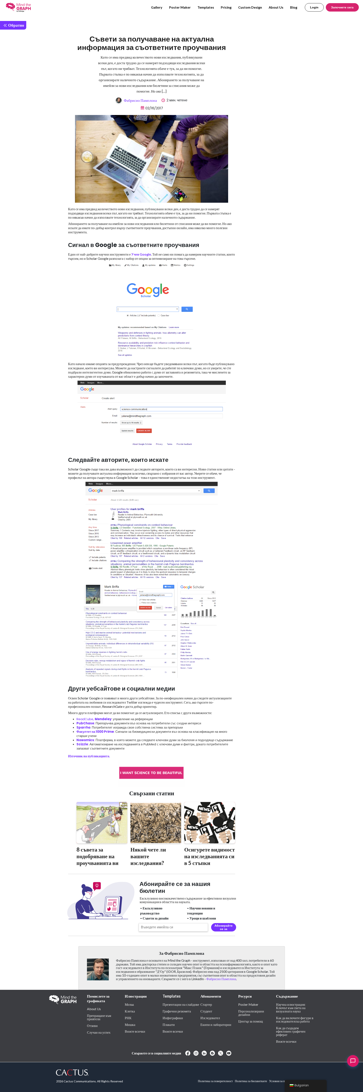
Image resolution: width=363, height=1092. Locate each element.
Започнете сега (342, 7)
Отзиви (92, 1025)
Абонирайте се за (223, 927)
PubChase (85, 723)
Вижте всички (135, 1031)
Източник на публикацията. (89, 756)
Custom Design (250, 7)
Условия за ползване (282, 1081)
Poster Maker (180, 7)
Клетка (130, 1011)
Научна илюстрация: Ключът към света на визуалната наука (290, 1007)
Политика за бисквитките (251, 1081)
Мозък (129, 1004)
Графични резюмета (177, 1011)
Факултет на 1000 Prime (95, 731)
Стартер (206, 1004)
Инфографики (173, 1018)
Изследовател (210, 1018)
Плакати (169, 1024)
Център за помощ (250, 1021)
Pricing (226, 7)
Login (314, 7)
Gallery (156, 7)
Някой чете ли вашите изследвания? (148, 856)
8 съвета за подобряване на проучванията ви (97, 856)
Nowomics (85, 740)
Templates (205, 7)
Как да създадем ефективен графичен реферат (290, 1031)
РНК (128, 1018)
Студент (206, 1011)
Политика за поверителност (215, 1081)
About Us (276, 7)
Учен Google (141, 254)
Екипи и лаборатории (215, 1024)
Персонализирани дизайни (251, 1012)
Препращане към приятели (99, 1017)
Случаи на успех (98, 1032)
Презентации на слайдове (181, 1004)
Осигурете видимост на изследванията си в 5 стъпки (209, 856)
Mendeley (103, 719)
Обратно (15, 25)
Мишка (130, 1024)
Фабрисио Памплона (140, 100)
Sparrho (83, 727)
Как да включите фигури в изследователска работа (294, 1019)
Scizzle (82, 744)
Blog (293, 7)
